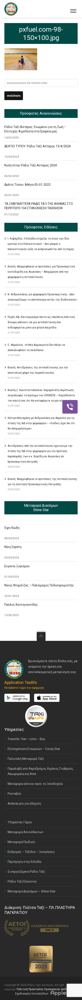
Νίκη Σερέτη (12, 547)
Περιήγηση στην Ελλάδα (24, 861)
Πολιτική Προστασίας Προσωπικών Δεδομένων (46, 989)
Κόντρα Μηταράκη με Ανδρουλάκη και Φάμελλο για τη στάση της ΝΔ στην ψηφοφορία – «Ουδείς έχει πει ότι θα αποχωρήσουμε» (41, 423)
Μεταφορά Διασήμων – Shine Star (32, 891)
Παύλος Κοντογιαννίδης (21, 604)
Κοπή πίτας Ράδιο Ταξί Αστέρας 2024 (30, 165)
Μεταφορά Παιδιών (21, 842)
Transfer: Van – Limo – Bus (26, 739)
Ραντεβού (14, 793)
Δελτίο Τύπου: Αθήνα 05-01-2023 (27, 184)
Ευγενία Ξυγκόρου (17, 566)
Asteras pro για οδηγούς (25, 803)
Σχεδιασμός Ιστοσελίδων (31, 993)
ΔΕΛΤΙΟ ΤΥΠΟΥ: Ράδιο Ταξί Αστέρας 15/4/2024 (37, 146)
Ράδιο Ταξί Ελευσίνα (22, 881)
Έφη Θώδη (11, 528)
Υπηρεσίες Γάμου (20, 822)
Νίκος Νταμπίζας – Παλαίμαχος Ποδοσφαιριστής (39, 585)
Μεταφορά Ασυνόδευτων (25, 832)
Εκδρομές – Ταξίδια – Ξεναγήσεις (31, 852)
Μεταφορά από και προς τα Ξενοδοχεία (35, 784)
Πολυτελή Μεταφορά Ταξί (26, 758)
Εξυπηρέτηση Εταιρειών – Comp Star (34, 749)
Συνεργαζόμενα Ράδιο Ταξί (26, 871)
